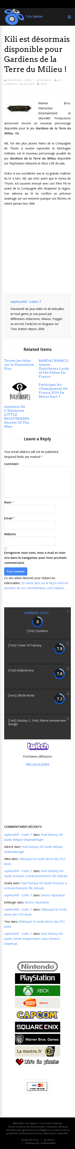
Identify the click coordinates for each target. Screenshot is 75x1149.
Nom (7, 502)
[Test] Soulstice (37, 631)
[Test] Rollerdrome (21, 670)
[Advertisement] (37, 795)
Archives (49, 1139)
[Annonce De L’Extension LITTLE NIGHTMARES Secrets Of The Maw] (20, 400)
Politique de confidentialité (40, 1143)
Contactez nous (30, 1139)
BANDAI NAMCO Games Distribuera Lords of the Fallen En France (54, 368)
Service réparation (53, 895)
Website (10, 534)
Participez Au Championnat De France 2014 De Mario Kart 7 (53, 391)
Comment (11, 464)
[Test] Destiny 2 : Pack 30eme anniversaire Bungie (37, 722)
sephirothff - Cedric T (20, 80)
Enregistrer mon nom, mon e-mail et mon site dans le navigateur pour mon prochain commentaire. (35, 558)
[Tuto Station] (23, 24)
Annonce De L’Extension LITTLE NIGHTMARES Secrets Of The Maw (16, 416)
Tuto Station (31, 1123)
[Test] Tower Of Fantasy (24, 645)
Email (8, 518)
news (44, 83)
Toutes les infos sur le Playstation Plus (19, 365)
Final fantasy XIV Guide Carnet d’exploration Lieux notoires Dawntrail (33, 939)
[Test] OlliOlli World (21, 695)
